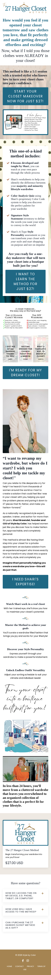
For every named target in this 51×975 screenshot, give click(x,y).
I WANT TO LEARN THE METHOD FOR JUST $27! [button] (25, 281)
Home (9, 966)
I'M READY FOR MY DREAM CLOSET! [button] (25, 372)
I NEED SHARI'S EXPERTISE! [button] (25, 581)
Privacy (30, 966)
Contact (19, 966)
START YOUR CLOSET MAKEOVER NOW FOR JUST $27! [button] (25, 96)
